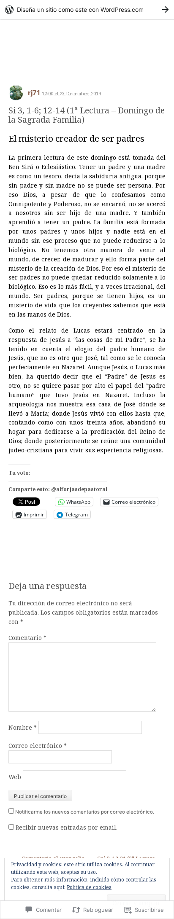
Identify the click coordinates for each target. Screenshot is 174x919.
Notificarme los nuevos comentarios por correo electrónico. (84, 812)
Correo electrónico (37, 746)
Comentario (27, 638)
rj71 (34, 93)
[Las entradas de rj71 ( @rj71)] (16, 95)
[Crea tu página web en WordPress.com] (87, 9)
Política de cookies (89, 887)
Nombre (22, 727)
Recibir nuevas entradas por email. (66, 827)
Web (14, 777)
